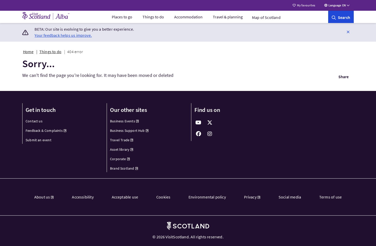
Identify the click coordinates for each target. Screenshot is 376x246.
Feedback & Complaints (44, 130)
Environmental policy (207, 197)
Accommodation (188, 16)
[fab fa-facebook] (198, 134)
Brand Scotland (122, 168)
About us (42, 197)
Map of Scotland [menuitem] (266, 17)
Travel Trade (119, 140)
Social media (290, 197)
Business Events (122, 121)
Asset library (119, 149)
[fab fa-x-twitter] (210, 123)
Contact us (34, 121)
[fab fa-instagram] (210, 134)
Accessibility (82, 197)
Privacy (250, 197)
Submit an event (38, 140)
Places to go (122, 16)
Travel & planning (228, 16)
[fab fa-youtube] (198, 123)
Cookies (163, 197)
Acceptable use (125, 197)
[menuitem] (122, 17)
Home (28, 51)
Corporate (118, 159)
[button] (348, 31)
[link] (341, 17)
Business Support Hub (127, 130)
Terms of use (330, 197)
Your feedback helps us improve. (63, 35)
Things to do (153, 16)
